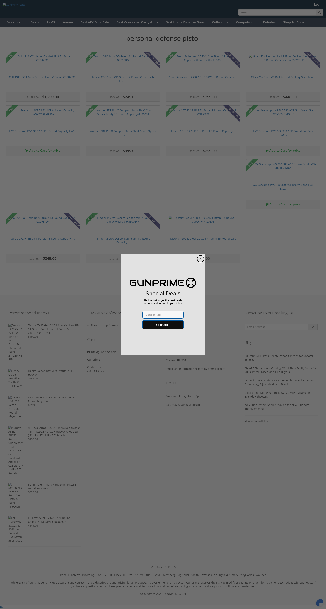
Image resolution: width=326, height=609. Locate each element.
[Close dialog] (200, 258)
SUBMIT (163, 325)
